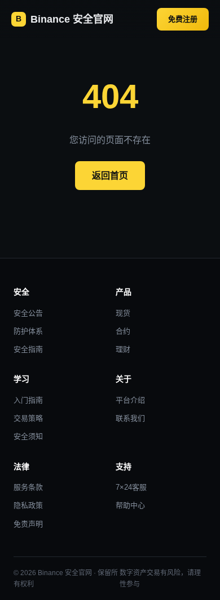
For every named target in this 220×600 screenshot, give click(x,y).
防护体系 (28, 331)
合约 (123, 331)
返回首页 (110, 175)
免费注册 (182, 19)
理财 (123, 349)
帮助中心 (130, 505)
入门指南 (28, 400)
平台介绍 (130, 400)
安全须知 (28, 436)
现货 (123, 313)
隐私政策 (28, 505)
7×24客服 (131, 487)
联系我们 (130, 418)
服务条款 (28, 487)
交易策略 (28, 418)
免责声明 (28, 524)
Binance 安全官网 (64, 19)
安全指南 (28, 349)
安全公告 (28, 313)
